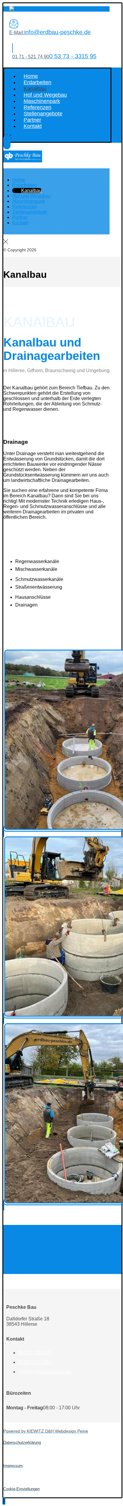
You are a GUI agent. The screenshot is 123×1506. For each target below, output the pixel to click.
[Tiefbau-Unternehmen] (44, 8)
